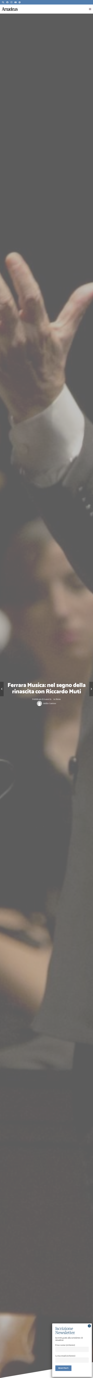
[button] (90, 9)
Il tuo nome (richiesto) (65, 1345)
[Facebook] (7, 2)
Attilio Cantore (49, 703)
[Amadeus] (10, 9)
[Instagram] (11, 2)
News (58, 699)
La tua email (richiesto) (65, 1356)
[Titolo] (20, 2)
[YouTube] (15, 2)
